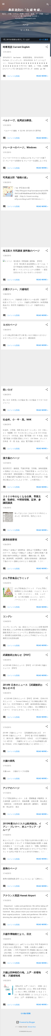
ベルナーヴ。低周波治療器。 (18, 120)
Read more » (42, 76)
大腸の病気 (9, 760)
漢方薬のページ (11, 458)
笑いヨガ (7, 389)
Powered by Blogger (27, 1022)
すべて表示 (43, 40)
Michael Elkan (32, 1027)
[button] (46, 47)
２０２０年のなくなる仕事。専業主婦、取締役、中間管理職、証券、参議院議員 (22, 499)
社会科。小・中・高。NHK (17, 419)
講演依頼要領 (10, 539)
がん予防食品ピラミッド (16, 578)
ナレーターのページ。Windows (20, 147)
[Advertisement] (25, 98)
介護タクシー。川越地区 (16, 289)
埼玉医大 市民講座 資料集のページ (21, 250)
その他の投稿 (25, 1013)
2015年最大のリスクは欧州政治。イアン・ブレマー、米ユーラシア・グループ (22, 826)
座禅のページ (10, 868)
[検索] (47, 4)
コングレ (7, 616)
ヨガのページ (10, 324)
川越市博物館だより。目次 (17, 934)
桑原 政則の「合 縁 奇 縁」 (25, 10)
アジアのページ (11, 788)
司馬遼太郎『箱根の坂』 (16, 177)
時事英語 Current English (16, 47)
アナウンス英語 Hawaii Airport (19, 895)
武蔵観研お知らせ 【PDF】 (17, 655)
